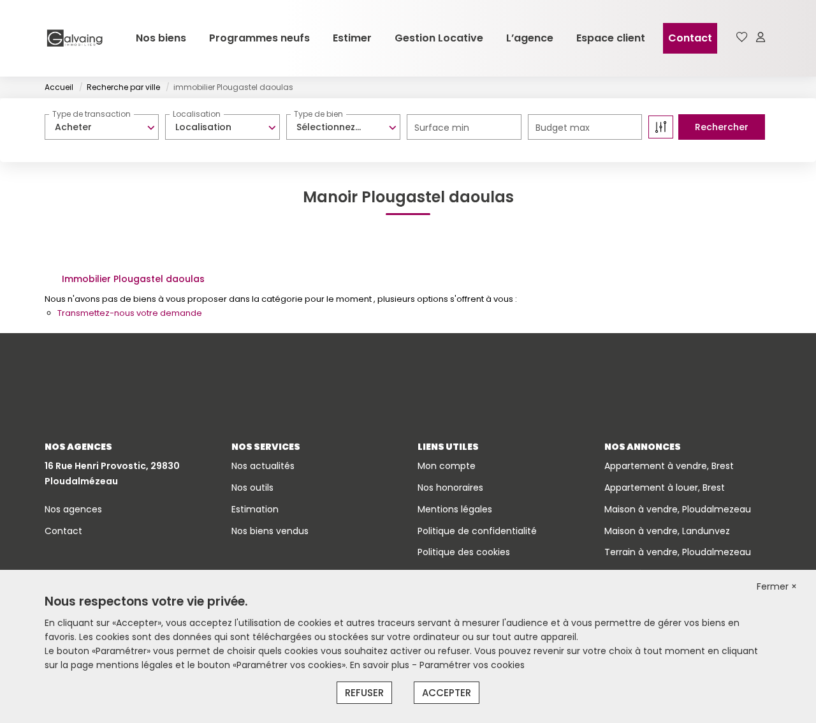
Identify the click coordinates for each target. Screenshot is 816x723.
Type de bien (318, 113)
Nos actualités (263, 465)
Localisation (197, 113)
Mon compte (447, 465)
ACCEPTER (446, 692)
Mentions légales (455, 509)
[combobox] (101, 127)
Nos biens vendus (270, 531)
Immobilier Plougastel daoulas (133, 278)
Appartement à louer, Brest (664, 487)
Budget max (563, 127)
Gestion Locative (439, 38)
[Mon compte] (760, 38)
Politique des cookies (464, 552)
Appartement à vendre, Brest (669, 465)
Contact (690, 38)
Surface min (441, 127)
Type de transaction (91, 113)
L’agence (529, 38)
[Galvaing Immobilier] (75, 38)
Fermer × (777, 586)
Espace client (610, 38)
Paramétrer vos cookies (472, 665)
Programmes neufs (259, 38)
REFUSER (364, 692)
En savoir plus (381, 665)
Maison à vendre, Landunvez (667, 531)
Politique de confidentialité (477, 531)
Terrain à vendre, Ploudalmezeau (677, 552)
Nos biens (161, 38)
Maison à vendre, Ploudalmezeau (677, 509)
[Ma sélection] (742, 38)
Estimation (255, 509)
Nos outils (252, 487)
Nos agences (73, 509)
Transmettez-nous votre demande (129, 313)
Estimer (352, 38)
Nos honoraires (450, 487)
